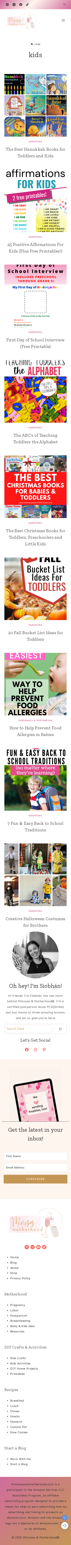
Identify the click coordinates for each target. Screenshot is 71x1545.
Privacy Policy (20, 1278)
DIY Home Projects (24, 1368)
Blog (13, 1262)
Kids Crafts (18, 1358)
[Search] (60, 1029)
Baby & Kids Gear (22, 1326)
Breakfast (17, 1400)
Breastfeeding (20, 1321)
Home (14, 1257)
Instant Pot (18, 1427)
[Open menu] (63, 20)
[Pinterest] (7, 5)
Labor (14, 1310)
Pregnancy (17, 1305)
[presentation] (35, 105)
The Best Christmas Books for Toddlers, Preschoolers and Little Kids (35, 537)
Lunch (14, 1406)
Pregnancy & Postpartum (35, 720)
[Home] (32, 44)
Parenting (35, 141)
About (14, 1268)
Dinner (15, 1411)
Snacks (15, 1416)
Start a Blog (18, 1464)
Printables (17, 1374)
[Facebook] (21, 5)
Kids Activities (20, 1363)
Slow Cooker (19, 1432)
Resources (17, 1331)
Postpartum (18, 1315)
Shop (13, 1273)
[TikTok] (27, 5)
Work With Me (20, 1459)
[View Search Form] (64, 4)
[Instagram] (14, 5)
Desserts (16, 1421)
